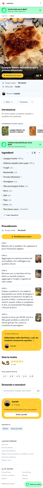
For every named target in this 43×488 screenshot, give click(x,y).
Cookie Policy (26, 472)
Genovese (5, 444)
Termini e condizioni (8, 475)
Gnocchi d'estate (7, 447)
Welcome (25, 478)
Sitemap (24, 475)
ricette (4, 16)
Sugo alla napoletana (9, 451)
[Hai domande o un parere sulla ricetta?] (20, 391)
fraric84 (17, 94)
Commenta (24, 102)
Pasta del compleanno (9, 457)
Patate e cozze (6, 460)
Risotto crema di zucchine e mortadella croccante (18, 454)
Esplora (4, 478)
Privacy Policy (6, 472)
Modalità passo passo (14, 75)
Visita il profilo (21, 415)
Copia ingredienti (12, 215)
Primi (12, 16)
